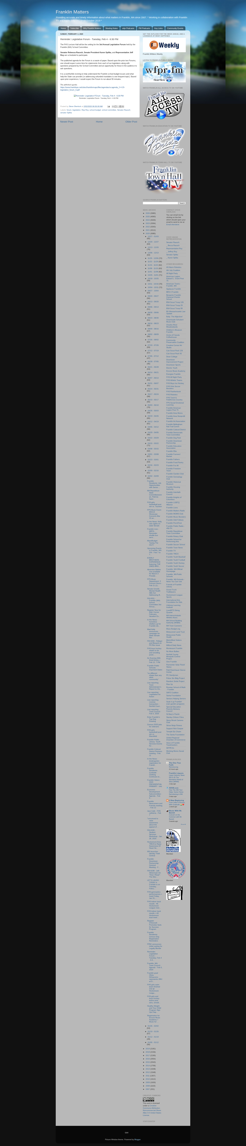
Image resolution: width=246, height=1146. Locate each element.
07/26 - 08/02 (153, 340)
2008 (148, 1086)
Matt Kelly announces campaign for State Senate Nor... (153, 633)
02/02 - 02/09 (153, 476)
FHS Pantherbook (173, 392)
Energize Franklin (173, 374)
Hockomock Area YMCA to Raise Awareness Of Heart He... (154, 845)
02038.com (173, 788)
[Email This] (113, 106)
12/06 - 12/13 (153, 253)
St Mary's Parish (173, 714)
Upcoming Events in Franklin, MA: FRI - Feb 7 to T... (154, 551)
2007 (148, 1089)
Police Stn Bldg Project (175, 678)
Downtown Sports (173, 365)
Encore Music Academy (175, 371)
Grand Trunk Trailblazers (171, 591)
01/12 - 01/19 (153, 1037)
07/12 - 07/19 (153, 351)
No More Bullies (172, 651)
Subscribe (74, 28)
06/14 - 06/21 (153, 372)
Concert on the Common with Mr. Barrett (175, 817)
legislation (77, 110)
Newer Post (66, 121)
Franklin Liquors (176, 773)
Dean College (171, 357)
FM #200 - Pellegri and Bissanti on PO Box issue (154, 643)
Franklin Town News (174, 548)
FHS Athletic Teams (174, 380)
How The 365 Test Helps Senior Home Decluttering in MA (176, 792)
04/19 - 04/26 (153, 416)
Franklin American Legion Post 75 (173, 409)
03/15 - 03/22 (153, 443)
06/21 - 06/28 (153, 367)
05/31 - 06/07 (153, 383)
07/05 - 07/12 (153, 356)
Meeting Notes (112, 28)
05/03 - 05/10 (153, 405)
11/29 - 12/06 (153, 258)
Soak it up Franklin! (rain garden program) (175, 703)
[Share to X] (118, 106)
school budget (95, 110)
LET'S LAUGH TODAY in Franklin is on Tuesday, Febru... (153, 884)
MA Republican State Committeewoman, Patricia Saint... (154, 495)
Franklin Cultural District (176, 430)
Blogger (137, 1139)
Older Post (131, 121)
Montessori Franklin (174, 648)
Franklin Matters (72, 11)
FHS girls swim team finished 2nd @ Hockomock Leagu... (153, 989)
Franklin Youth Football (175, 560)
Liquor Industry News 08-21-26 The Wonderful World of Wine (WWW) (177, 778)
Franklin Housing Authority (173, 488)
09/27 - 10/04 (153, 291)
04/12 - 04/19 (153, 422)
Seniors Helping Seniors (176, 699)
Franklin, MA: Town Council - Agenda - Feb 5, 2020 (154, 966)
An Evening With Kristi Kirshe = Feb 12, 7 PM (154, 660)
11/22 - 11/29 (153, 262)
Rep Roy (85, 110)
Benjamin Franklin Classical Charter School (173, 297)
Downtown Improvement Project (174, 361)
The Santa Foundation (175, 735)
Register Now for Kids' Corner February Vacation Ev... (154, 613)
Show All (183, 824)
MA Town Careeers (174, 626)
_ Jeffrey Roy (171, 252)
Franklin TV (171, 551)
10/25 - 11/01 (153, 275)
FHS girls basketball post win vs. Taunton (154, 504)
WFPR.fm (170, 748)
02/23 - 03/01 (153, 460)
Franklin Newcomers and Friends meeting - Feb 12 (154, 804)
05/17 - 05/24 (153, 394)
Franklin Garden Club (175, 474)
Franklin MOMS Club (174, 514)
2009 (148, 1082)
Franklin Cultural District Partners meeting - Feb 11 (154, 752)
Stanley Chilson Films (175, 717)
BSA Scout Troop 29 (174, 305)
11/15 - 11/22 (153, 265)
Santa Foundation (173, 696)
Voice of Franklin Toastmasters (173, 744)
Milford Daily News (173, 645)
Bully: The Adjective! (174, 317)
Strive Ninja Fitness (174, 725)
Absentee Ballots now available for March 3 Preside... (154, 573)
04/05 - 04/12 (153, 427)
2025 (148, 217)
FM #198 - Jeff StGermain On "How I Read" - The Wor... (154, 874)
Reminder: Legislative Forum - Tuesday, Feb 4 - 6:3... (154, 956)
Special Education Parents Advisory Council (173, 709)
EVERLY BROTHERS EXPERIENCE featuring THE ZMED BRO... (153, 562)
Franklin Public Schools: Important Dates (154, 668)
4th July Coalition (173, 270)
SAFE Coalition (172, 693)
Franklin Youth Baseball (175, 557)
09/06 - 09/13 (153, 307)
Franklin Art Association (175, 421)
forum (69, 110)
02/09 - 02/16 (153, 471)
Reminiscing (173, 767)
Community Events (175, 28)
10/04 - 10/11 (153, 287)
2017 (148, 1055)
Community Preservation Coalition (175, 341)
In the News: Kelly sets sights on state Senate (154, 524)
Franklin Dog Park (173, 438)
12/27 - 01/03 (153, 236)
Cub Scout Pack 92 (174, 354)
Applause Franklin (173, 289)
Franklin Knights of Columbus (173, 498)
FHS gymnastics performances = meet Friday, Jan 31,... (154, 895)
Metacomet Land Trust (175, 632)
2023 (148, 223)
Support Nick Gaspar (174, 728)
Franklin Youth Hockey (175, 563)
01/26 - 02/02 (153, 1026)
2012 (148, 1072)
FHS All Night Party (174, 377)
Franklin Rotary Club (174, 536)
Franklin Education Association (173, 447)
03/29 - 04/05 (153, 432)
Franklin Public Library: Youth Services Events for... (154, 743)
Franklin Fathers (173, 459)
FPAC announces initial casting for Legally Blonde (154, 946)
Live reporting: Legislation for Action (154, 694)
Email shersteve (172, 225)
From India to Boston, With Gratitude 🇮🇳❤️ (177, 803)
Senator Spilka (172, 255)
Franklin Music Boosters (176, 517)
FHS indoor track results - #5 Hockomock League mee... (154, 905)
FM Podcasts (144, 28)
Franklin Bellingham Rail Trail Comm (174, 425)
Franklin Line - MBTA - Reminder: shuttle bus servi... (153, 533)
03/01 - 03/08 (153, 454)
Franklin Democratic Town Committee (174, 434)
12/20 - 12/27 (153, 242)
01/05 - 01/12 (153, 1042)
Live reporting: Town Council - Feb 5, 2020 (154, 712)
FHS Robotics (171, 395)
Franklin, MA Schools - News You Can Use (175, 580)
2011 (148, 1076)
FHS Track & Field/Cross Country (174, 399)
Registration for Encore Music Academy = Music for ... (153, 1019)
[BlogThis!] (115, 106)
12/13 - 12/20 (153, 247)
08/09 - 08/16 (153, 329)
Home (63, 28)
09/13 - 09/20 (153, 302)
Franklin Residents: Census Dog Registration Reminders (153, 937)
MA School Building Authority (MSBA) (174, 622)
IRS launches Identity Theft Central (153, 854)
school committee (109, 110)
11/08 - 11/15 (153, 268)
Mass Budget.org (173, 629)
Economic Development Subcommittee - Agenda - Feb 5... (154, 794)
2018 (148, 1052)
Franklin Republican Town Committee (174, 532)
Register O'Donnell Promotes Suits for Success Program (154, 925)
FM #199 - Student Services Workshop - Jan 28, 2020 (154, 834)
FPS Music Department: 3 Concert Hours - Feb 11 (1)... (154, 582)
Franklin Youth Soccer (175, 566)
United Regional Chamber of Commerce (175, 739)
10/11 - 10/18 (153, 284)
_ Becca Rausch (173, 245)
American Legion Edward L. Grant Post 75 (175, 279)
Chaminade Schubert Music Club (174, 321)
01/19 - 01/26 (153, 1031)
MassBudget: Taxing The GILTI (152, 543)
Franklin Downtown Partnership (174, 442)
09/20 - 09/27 (153, 296)
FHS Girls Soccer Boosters (173, 387)
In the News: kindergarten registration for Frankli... (154, 762)
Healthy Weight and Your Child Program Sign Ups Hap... (154, 1009)
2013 (148, 1069)
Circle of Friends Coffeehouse (173, 336)
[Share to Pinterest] (123, 106)
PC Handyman (172, 675)
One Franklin (171, 662)
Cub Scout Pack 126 (174, 351)
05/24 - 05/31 (153, 389)
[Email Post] (108, 106)
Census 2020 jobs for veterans (154, 726)
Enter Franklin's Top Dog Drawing (153, 719)
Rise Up (169, 684)
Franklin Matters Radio (175, 511)
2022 (148, 227)
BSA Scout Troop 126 (175, 302)
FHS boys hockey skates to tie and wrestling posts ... (154, 652)
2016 (148, 1059)
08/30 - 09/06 (153, 313)
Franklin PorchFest (174, 523)
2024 (148, 220)
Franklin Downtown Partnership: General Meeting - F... (153, 863)
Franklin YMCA (172, 554)
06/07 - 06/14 (153, 378)
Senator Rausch (123, 110)
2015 (148, 1062)
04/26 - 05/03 (153, 411)
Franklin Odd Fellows (174, 520)
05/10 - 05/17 (153, 400)
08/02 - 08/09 (153, 334)
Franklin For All (172, 466)
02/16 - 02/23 (153, 465)
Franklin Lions (172, 508)
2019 (148, 1049)
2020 (148, 233)
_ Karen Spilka (172, 258)
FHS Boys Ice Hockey (175, 383)
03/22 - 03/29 (153, 438)
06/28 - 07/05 (153, 362)
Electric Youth (171, 368)
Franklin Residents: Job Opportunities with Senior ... (154, 484)
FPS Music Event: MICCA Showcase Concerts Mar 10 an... (154, 514)
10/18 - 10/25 (153, 279)
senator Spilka (66, 113)
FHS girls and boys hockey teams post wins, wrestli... (153, 999)
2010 (148, 1079)
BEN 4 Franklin (172, 292)
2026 (148, 213)
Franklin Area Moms (174, 413)
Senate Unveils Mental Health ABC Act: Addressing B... (154, 592)
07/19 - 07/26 (153, 345)
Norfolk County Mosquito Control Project (173, 657)
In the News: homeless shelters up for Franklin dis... (154, 623)
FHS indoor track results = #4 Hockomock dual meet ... (154, 914)
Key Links (158, 28)
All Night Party (172, 273)
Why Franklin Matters (92, 28)
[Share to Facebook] (120, 106)
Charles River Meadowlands (172, 326)
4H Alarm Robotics (173, 267)
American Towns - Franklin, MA (173, 285)
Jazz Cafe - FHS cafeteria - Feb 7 (154, 813)
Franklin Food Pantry (174, 462)
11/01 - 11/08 (153, 272)
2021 (148, 230)
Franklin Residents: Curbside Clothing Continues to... (154, 772)
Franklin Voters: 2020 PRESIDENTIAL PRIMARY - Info (154, 783)
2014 (148, 1066)
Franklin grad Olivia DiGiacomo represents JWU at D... (154, 977)
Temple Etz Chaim (173, 732)
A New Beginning (176, 800)
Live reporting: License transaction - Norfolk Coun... (154, 703)
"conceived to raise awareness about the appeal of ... (153, 823)
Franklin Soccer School (175, 545)
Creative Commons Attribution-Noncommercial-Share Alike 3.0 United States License (152, 1110)
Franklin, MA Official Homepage (174, 570)
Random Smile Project (175, 681)
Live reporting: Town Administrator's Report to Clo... (154, 686)
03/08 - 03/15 (153, 449)
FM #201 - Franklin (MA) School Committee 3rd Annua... (154, 603)
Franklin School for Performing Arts (174, 540)
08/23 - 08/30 (153, 318)
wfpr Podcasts (128, 28)
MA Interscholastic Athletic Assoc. (173, 617)
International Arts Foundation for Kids (174, 601)
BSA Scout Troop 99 (174, 308)
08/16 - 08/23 (153, 323)
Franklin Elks (171, 451)
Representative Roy (174, 248)
